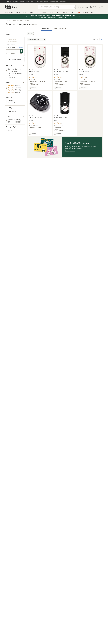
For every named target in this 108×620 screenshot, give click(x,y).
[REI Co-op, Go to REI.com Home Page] (8, 7)
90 (101, 39)
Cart (102, 6)
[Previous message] (26, 16)
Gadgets (27, 20)
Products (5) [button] (46, 28)
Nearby (21, 47)
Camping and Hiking (17, 20)
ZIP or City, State (10, 47)
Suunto (8, 20)
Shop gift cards (70, 151)
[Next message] (79, 16)
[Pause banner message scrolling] (81, 16)
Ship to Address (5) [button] (14, 59)
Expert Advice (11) (60, 28)
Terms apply (78, 148)
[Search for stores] (21, 51)
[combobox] (57, 7)
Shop (14, 7)
